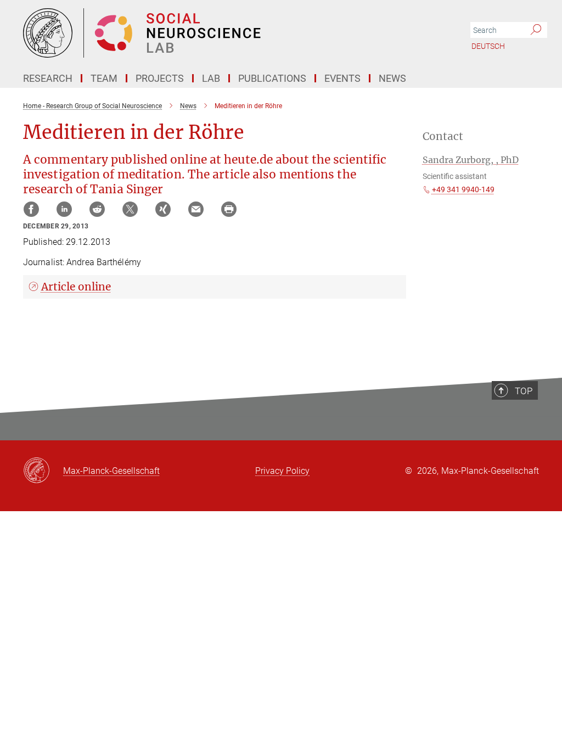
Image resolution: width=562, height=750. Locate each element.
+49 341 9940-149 (463, 189)
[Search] (536, 30)
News (392, 78)
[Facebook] (31, 209)
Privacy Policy (282, 471)
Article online (76, 286)
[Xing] (163, 209)
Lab (211, 78)
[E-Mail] (196, 209)
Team (104, 78)
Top (523, 390)
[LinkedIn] (64, 209)
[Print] (229, 209)
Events (342, 78)
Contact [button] (443, 136)
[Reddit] (97, 209)
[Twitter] (130, 209)
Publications (272, 78)
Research (47, 78)
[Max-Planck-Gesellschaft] (43, 471)
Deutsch (488, 46)
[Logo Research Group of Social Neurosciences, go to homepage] (229, 33)
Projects (160, 78)
